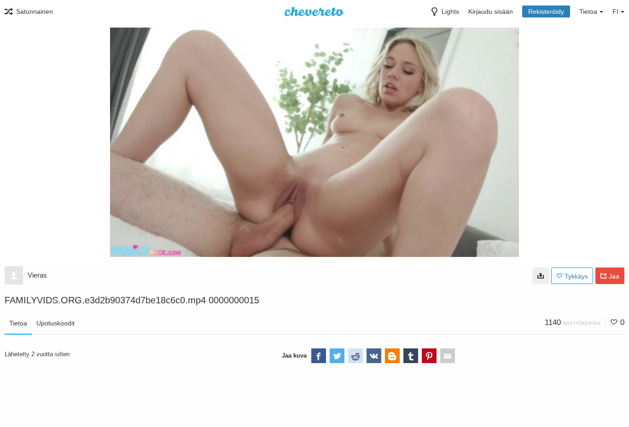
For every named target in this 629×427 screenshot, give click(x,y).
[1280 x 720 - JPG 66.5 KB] (540, 276)
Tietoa (18, 323)
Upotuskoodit (55, 323)
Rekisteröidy (546, 11)
